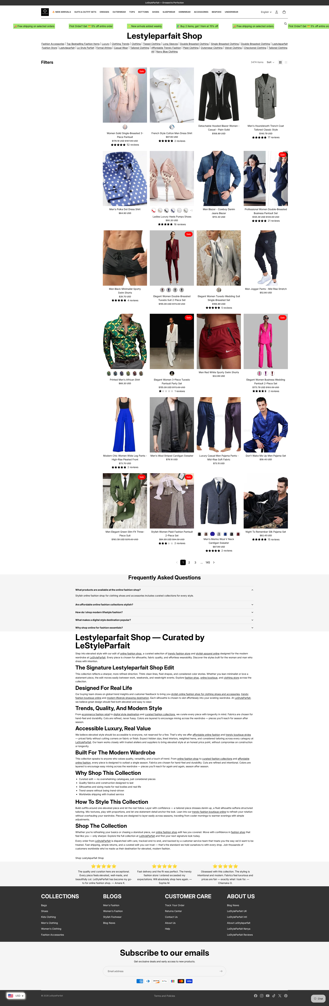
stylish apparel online (208, 653)
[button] (271, 62)
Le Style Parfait (85, 47)
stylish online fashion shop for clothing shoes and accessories (205, 694)
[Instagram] (262, 996)
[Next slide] (189, 95)
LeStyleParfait (98, 657)
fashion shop (192, 677)
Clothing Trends (120, 43)
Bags (44, 905)
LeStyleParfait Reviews (240, 934)
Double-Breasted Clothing (255, 43)
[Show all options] (191, 210)
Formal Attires (104, 47)
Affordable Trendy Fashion (166, 47)
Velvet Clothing (233, 47)
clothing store (231, 677)
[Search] (285, 23)
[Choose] (142, 117)
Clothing (136, 43)
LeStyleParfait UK (237, 911)
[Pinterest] (286, 996)
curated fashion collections (160, 714)
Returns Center (173, 911)
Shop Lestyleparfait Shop (89, 857)
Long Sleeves (170, 43)
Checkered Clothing (255, 47)
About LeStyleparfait (238, 922)
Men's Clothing (49, 922)
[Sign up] (221, 971)
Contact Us (171, 916)
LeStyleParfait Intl (237, 916)
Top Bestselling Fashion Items (83, 43)
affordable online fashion (206, 734)
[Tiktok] (274, 996)
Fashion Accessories (52, 43)
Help (167, 928)
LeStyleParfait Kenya (238, 928)
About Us (170, 922)
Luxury (105, 43)
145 (208, 562)
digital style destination (126, 714)
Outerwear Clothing (212, 47)
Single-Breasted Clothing (225, 43)
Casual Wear (121, 47)
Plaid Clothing (191, 47)
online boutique (208, 677)
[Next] (214, 562)
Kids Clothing (48, 916)
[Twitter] (280, 996)
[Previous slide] (155, 95)
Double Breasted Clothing (194, 43)
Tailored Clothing (139, 47)
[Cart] (284, 12)
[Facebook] (256, 996)
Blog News (109, 922)
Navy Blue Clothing (167, 51)
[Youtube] (268, 996)
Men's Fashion (111, 905)
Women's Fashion (113, 911)
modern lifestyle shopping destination (128, 697)
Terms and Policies (164, 995)
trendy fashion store (179, 653)
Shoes (44, 911)
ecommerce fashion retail (96, 714)
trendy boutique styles (238, 734)
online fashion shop (131, 653)
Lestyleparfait (67, 47)
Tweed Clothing (152, 43)
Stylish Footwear (112, 916)
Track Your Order (174, 905)
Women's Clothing (51, 928)
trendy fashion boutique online (209, 811)
